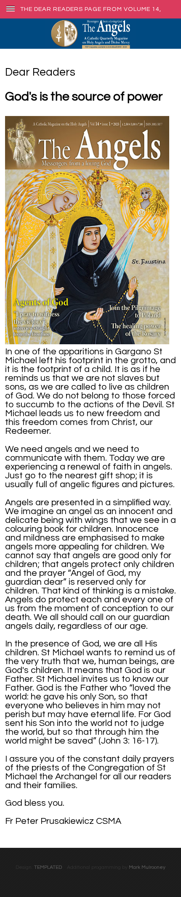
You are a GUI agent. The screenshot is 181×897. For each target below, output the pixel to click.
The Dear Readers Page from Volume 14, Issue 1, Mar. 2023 (90, 9)
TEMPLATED (48, 867)
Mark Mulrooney (147, 867)
